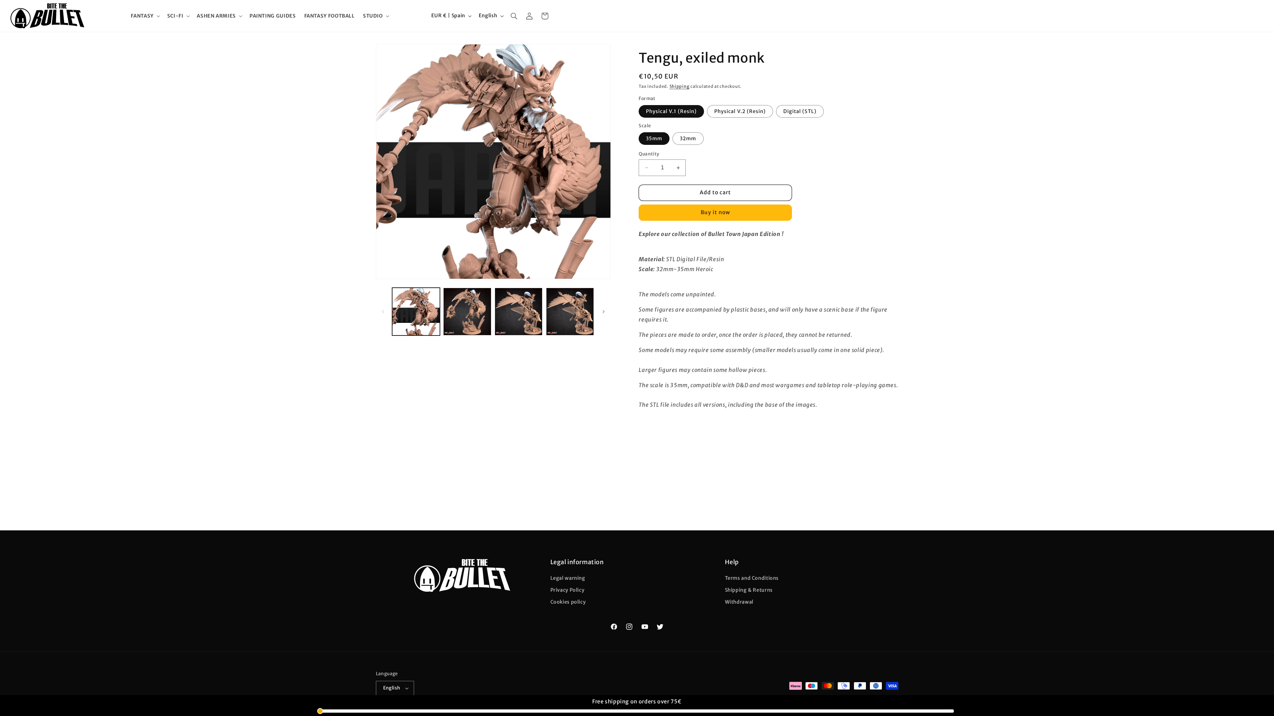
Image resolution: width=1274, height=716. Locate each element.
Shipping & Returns (749, 590)
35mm (654, 139)
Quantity (649, 154)
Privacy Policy (567, 590)
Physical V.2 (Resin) (740, 111)
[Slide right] (603, 311)
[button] (145, 16)
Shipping (680, 86)
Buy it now (716, 212)
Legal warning (567, 578)
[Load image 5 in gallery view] (570, 311)
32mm (688, 139)
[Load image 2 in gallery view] (467, 311)
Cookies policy (568, 602)
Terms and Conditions (752, 578)
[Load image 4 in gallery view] (518, 311)
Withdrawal (739, 602)
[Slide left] (383, 311)
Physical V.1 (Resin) (671, 111)
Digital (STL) (799, 111)
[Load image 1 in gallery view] (416, 311)
